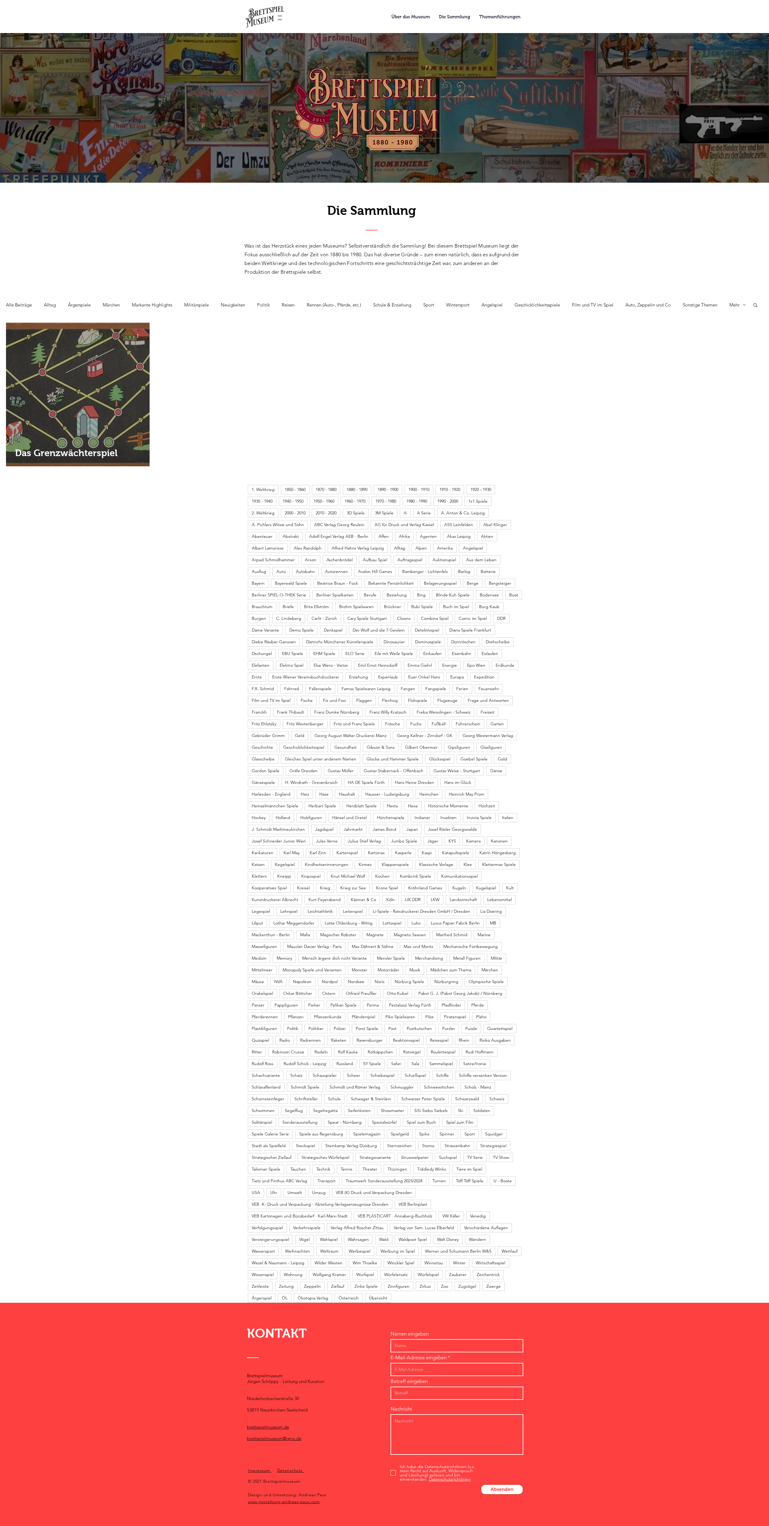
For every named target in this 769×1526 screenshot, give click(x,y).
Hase (324, 794)
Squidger (494, 1134)
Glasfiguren (491, 747)
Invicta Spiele (479, 817)
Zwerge (493, 1286)
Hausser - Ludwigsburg (387, 794)
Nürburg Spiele (409, 981)
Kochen (382, 876)
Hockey (259, 817)
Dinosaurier (394, 641)
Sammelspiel (441, 1063)
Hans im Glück (457, 782)
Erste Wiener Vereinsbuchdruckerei (305, 677)
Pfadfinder (451, 1005)
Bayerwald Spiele (291, 583)
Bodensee (489, 595)
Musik (414, 970)
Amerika (445, 548)
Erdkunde (505, 665)
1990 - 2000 (447, 501)
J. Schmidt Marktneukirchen (278, 829)
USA (256, 1192)
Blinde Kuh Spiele (453, 595)
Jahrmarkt (353, 829)
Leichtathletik (320, 911)
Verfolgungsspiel (267, 1227)
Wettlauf (510, 1251)
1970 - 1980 (385, 501)
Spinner (446, 1134)
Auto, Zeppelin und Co (648, 305)
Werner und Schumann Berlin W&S (458, 1251)
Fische (307, 700)
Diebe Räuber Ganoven (274, 641)
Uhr (273, 1192)
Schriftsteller (306, 1098)
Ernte (257, 677)
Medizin (259, 958)
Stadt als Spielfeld (269, 1145)
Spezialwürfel (384, 1122)
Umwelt (294, 1192)
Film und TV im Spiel (592, 305)
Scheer (353, 1075)
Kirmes (365, 864)
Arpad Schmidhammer (273, 559)
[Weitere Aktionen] (139, 336)
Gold (502, 759)
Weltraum (329, 1251)
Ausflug (259, 571)
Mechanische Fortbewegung (470, 946)
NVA (278, 981)
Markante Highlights (152, 305)
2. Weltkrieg (263, 513)
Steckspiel (305, 1145)
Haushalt (347, 794)
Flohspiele (417, 700)
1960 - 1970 (355, 501)
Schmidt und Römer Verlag (355, 1087)
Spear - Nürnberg (345, 1122)
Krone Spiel (387, 888)
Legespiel (261, 911)
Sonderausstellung (300, 1122)
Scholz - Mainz (477, 1087)
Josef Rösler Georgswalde (452, 829)
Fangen (408, 688)
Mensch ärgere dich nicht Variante (334, 958)
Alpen (421, 548)
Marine (484, 934)
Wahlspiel (329, 1239)
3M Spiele (384, 513)
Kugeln (459, 888)
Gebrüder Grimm (268, 735)
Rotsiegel (412, 1052)
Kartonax (376, 852)
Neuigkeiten (233, 305)
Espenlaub (388, 677)
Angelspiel (492, 305)
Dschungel (262, 653)
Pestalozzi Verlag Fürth (410, 1005)
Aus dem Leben (481, 559)
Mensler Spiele (391, 958)
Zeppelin (312, 1286)
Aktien (487, 536)
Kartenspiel (347, 852)
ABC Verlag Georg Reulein (339, 524)
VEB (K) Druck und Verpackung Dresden (374, 1192)
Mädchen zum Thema (450, 970)
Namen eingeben (410, 1333)
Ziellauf (337, 1286)
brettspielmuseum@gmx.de (274, 1438)
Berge (473, 583)
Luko (416, 923)
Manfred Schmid (451, 934)
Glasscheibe (263, 759)
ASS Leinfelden (458, 524)
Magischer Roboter (338, 934)
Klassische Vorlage (436, 864)
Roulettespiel (443, 1052)
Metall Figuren (467, 958)
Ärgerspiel (262, 1298)
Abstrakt (291, 536)
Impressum (260, 1470)
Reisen (288, 305)
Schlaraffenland (266, 1087)
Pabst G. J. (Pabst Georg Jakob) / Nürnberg (460, 993)
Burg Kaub (489, 606)
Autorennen (336, 571)
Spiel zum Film (459, 1122)
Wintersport (458, 305)
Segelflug (294, 1110)
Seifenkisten (359, 1110)
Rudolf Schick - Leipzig (305, 1063)
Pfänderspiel (363, 1016)
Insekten (448, 817)
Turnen (439, 1180)
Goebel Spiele (474, 759)
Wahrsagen (358, 1239)
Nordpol (330, 981)
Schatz (296, 1075)
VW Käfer (451, 1216)
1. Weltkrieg (263, 489)
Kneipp (284, 876)
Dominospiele (428, 641)
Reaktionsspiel (406, 1040)
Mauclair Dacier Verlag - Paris (314, 946)
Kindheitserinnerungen (326, 864)
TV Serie (475, 1157)
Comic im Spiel (473, 618)
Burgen (259, 618)
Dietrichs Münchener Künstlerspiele (339, 641)
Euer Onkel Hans (424, 677)
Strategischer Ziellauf (271, 1157)
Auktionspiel (444, 559)
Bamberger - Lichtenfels (425, 571)
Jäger (432, 841)
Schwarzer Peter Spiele (423, 1098)
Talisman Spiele (266, 1169)
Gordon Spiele (265, 770)
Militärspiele (196, 305)
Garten (497, 723)
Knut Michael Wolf (348, 876)
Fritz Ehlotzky (264, 723)
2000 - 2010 (295, 513)
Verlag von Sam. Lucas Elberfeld (424, 1227)
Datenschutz (290, 1470)
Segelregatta (325, 1110)
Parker (314, 1005)
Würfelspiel (428, 1274)
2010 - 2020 (326, 513)
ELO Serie (354, 653)
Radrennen (310, 1040)
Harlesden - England (271, 794)
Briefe (288, 606)
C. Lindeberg (288, 618)
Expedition (484, 677)
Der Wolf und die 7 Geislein (379, 630)
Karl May (291, 852)
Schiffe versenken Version (483, 1075)
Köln (390, 899)
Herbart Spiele (322, 806)
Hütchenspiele (390, 817)
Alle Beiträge (19, 305)
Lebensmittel (499, 899)
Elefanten (260, 665)
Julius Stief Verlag (364, 841)
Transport (327, 1180)
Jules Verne (327, 841)
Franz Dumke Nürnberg (336, 712)
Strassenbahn (457, 1145)
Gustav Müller (341, 770)
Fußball (438, 723)
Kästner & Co (363, 899)
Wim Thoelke (365, 1263)
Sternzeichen (399, 1145)
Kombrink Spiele (415, 876)
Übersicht (378, 1298)
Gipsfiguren (459, 747)
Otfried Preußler (361, 993)
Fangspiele (435, 688)
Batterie (488, 571)
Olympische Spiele (486, 981)
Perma (373, 1005)
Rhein (464, 1040)
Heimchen (429, 794)
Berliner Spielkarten (335, 595)
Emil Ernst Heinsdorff (377, 665)
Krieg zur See (353, 888)
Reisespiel (439, 1040)
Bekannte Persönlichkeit (391, 583)
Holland (283, 817)
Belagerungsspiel (440, 583)
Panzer (258, 1005)
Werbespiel (359, 1251)
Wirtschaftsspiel (490, 1263)
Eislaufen (490, 653)
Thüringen (397, 1169)
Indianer (422, 817)
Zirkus (425, 1286)
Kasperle (403, 852)
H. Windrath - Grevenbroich (311, 782)
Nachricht (401, 1409)
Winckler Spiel (401, 1263)
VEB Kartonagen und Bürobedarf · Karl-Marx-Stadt (300, 1216)
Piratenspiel (455, 1016)
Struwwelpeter (415, 1157)
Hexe (413, 806)
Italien (507, 817)
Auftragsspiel (409, 559)
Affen (383, 536)
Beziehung (397, 595)
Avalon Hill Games (375, 571)
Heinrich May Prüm (466, 794)
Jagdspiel (324, 829)
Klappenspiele (395, 864)
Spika (424, 1134)
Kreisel (303, 888)
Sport (428, 305)
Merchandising (429, 958)
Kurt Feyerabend (325, 899)
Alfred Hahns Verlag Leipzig (358, 548)
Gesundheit (345, 747)
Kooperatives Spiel (269, 888)
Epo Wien (476, 665)
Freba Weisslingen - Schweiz (443, 712)
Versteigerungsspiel (270, 1239)
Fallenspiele (320, 688)
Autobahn (305, 571)
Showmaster (392, 1110)
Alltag (50, 305)
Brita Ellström (316, 606)
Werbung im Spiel (398, 1251)
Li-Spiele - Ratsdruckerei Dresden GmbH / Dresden (421, 911)
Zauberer (458, 1274)
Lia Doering (491, 911)
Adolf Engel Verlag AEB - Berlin (338, 536)
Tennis (346, 1169)
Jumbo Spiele (404, 841)
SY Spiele (372, 1063)
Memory (284, 958)
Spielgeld (400, 1134)
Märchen (111, 305)
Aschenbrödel (340, 559)
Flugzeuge (447, 700)
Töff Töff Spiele (469, 1180)
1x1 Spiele (478, 501)
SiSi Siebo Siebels (431, 1110)
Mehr (734, 305)
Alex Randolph (307, 548)
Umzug (319, 1192)
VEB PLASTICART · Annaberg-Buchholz (395, 1216)
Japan (412, 829)
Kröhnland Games (425, 888)
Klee (468, 864)
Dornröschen (463, 641)
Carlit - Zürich (324, 618)
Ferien (462, 688)
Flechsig (390, 700)
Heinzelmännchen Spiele (275, 806)
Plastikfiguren (264, 1028)
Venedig (478, 1216)
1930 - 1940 (262, 501)
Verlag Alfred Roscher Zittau (357, 1227)
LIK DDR (413, 899)
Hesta (392, 806)
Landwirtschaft (463, 899)
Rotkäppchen (380, 1052)
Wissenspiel (263, 1274)
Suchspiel (448, 1157)
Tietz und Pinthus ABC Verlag (279, 1180)
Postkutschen (419, 1028)
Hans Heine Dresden (414, 782)
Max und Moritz (418, 946)
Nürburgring (446, 981)
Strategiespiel (493, 1145)
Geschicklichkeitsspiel (303, 747)
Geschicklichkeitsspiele (537, 305)
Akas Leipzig (459, 536)
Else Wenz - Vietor (331, 665)
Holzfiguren (311, 817)
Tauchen (298, 1169)
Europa (457, 677)
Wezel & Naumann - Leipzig (278, 1263)
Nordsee (356, 981)
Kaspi (427, 852)
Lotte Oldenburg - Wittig (348, 923)
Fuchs (415, 723)
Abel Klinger (495, 524)
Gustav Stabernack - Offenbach (393, 770)
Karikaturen (262, 852)
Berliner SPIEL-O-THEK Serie (279, 595)
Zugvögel (467, 1286)
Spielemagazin (367, 1134)
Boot (513, 595)
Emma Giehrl (420, 665)
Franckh (259, 712)
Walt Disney (448, 1239)
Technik (323, 1169)
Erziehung (358, 677)
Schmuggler (402, 1087)
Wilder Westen (328, 1263)
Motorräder (388, 970)
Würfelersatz (396, 1274)
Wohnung (293, 1274)
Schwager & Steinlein (371, 1098)
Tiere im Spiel (469, 1169)
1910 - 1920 (449, 489)
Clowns (404, 618)
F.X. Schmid (263, 688)
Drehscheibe (498, 641)
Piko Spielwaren (400, 1016)
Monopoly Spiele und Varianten (312, 970)
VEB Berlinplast (413, 1204)
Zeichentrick (488, 1274)
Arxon (310, 559)
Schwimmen (263, 1110)
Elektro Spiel (291, 665)
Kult (510, 888)
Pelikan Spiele (343, 1005)
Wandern (477, 1239)
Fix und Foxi (334, 700)
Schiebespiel (382, 1075)
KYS (452, 841)
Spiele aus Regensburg (321, 1134)
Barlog (464, 571)
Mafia (305, 934)
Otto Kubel (397, 993)
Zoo (444, 1286)
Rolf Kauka (347, 1052)
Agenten (428, 536)
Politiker (316, 1028)
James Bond (384, 829)
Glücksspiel (439, 759)
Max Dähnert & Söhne (373, 946)
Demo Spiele (301, 630)
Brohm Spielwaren (356, 606)
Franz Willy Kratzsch (387, 712)
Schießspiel (415, 1075)
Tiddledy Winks (431, 1169)
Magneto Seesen (410, 934)
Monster (359, 970)
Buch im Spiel (456, 606)
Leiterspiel (353, 911)
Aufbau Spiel (375, 559)
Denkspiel (333, 630)
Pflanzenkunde (328, 1016)
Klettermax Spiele (499, 864)
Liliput (257, 923)
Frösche (392, 723)
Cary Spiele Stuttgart (367, 618)
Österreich (349, 1298)
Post (392, 1028)
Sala (415, 1063)
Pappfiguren (286, 1005)
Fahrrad (291, 688)
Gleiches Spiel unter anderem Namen (320, 759)
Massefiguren (264, 946)
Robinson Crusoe (288, 1052)
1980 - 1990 (416, 501)
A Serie (424, 513)
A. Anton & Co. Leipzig (463, 513)
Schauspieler (325, 1075)
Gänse (496, 770)
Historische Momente (448, 806)
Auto (281, 571)
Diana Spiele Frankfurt (470, 630)
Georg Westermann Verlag (488, 735)
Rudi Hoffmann (480, 1052)
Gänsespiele (263, 782)
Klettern (259, 876)
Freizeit (487, 712)
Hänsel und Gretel (349, 817)
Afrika (404, 536)
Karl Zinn (318, 852)
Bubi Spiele (422, 606)
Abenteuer (262, 536)
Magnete (375, 934)
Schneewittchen (439, 1087)
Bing (421, 595)
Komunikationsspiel (459, 876)
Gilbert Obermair (421, 747)
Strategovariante (375, 1157)
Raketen (338, 1040)
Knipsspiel (311, 876)
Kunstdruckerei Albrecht (275, 899)
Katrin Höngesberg (497, 852)
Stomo (428, 1145)
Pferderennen (265, 1016)
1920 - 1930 (480, 489)
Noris (379, 981)
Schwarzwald (467, 1098)
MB (493, 923)
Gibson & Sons (381, 747)
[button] (755, 305)
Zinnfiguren (398, 1286)
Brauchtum (262, 606)
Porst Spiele (367, 1028)
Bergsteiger (500, 583)
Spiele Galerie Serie (270, 1134)
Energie (449, 665)
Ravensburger (370, 1040)
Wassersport (263, 1251)
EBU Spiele (292, 653)
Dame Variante (265, 630)
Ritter (257, 1052)
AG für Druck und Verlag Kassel (404, 524)
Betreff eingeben (409, 1381)
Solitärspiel (262, 1122)
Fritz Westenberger (305, 723)
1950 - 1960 (324, 501)
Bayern (258, 583)
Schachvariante (266, 1075)
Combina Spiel (434, 618)
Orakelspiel (262, 993)
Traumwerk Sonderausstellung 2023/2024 (384, 1180)
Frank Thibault (290, 712)
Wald (383, 1239)
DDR (501, 618)
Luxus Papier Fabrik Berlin (455, 923)
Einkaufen (432, 653)
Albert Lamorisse (268, 548)
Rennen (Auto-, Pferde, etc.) (334, 305)
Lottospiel (392, 923)
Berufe (370, 595)
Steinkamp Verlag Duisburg (351, 1145)
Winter (459, 1263)
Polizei (339, 1028)
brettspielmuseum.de (268, 1427)
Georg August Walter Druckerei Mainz (351, 735)
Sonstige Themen (700, 305)
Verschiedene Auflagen (486, 1227)
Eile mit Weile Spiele (394, 653)
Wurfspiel (365, 1274)
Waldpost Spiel (413, 1239)
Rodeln (321, 1052)
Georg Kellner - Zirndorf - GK (424, 735)
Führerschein (468, 723)
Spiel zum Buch (421, 1122)
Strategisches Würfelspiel (325, 1157)
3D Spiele (356, 513)
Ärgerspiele (79, 305)
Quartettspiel (499, 1028)
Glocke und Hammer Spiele (392, 759)
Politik (263, 305)
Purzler (448, 1028)
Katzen (258, 864)
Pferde (477, 1005)
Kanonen (499, 841)
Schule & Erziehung (392, 305)
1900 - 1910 (419, 489)
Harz (305, 794)
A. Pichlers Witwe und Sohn (278, 524)
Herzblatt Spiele (361, 806)
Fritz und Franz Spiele (354, 723)
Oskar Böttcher (297, 993)
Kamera (473, 841)
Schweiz (496, 1098)
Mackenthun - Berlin (271, 934)
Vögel (304, 1239)
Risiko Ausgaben (495, 1040)
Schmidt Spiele (305, 1087)
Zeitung (286, 1286)
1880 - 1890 (357, 489)
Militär (496, 958)
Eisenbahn (461, 653)
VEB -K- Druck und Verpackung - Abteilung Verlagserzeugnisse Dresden (320, 1204)
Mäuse (258, 981)
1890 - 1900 (388, 489)
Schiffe (442, 1075)
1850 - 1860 (295, 489)
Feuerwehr (489, 688)
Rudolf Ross (262, 1063)
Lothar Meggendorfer (294, 923)
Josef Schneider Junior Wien (279, 841)
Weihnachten (297, 1251)
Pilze (429, 1016)
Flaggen (364, 700)
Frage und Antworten (488, 700)
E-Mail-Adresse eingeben (419, 1357)
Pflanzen (296, 1016)
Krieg (325, 888)
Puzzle (471, 1028)
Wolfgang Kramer (329, 1274)
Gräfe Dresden (304, 770)
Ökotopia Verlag (313, 1298)
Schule (334, 1098)
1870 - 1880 (326, 489)
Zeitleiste (260, 1286)
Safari (396, 1063)
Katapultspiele (455, 852)
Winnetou (433, 1263)
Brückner (392, 606)
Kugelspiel (486, 888)
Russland (344, 1063)
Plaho (481, 1016)
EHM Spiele (324, 653)
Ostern (329, 993)
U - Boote (503, 1180)
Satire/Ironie (474, 1063)
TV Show (501, 1157)
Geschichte (262, 747)
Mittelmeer (262, 970)
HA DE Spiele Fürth (366, 782)
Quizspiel (260, 1040)
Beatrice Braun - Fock (337, 583)
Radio (284, 1040)
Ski (460, 1110)
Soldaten (481, 1110)
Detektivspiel (427, 630)
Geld (299, 735)
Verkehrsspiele (307, 1227)
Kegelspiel (285, 864)
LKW (435, 899)
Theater (370, 1169)
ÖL (284, 1298)
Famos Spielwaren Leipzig (366, 688)
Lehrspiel (288, 911)
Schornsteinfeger (268, 1098)
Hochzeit (487, 806)
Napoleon (302, 981)
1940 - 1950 (293, 501)
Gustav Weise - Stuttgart (456, 770)
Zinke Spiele (366, 1286)
